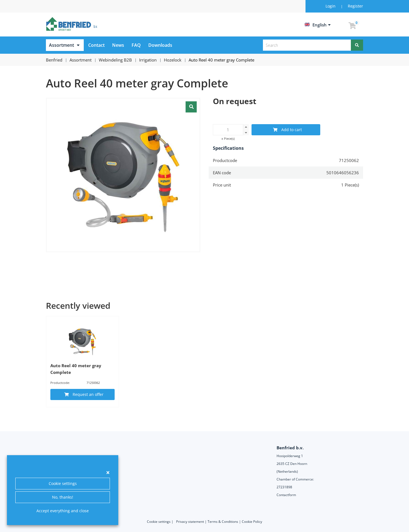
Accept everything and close (62, 510)
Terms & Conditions (223, 521)
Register (355, 6)
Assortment (61, 45)
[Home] (72, 24)
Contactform (286, 494)
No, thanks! (62, 497)
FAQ (136, 45)
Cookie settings (63, 483)
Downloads (160, 45)
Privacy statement (190, 521)
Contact (96, 45)
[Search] (357, 45)
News (118, 45)
